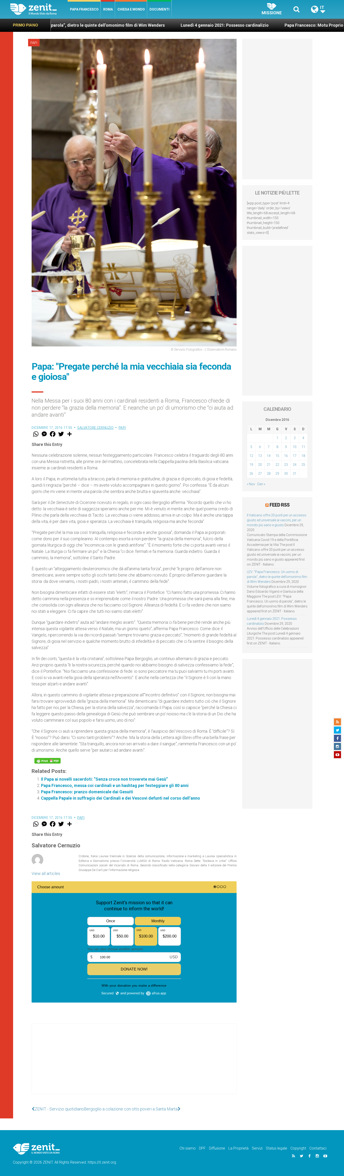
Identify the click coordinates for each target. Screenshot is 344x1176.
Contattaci (317, 1148)
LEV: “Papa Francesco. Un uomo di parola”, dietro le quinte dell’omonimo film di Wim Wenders (277, 577)
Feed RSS (279, 505)
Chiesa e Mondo (131, 9)
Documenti (159, 9)
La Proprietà (238, 1148)
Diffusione (217, 1148)
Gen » (261, 484)
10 (294, 447)
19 (251, 465)
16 (286, 456)
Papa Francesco (84, 9)
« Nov (251, 484)
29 (277, 473)
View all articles (46, 873)
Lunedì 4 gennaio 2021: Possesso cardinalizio (137, 25)
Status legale (276, 1148)
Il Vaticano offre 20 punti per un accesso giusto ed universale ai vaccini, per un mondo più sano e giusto (276, 520)
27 (260, 473)
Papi (33, 43)
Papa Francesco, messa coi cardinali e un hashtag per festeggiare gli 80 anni (115, 785)
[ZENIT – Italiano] (39, 9)
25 (303, 465)
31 (294, 473)
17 (294, 456)
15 (277, 456)
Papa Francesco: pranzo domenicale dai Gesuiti (87, 791)
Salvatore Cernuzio (95, 428)
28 (269, 473)
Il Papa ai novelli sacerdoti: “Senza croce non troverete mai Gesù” (104, 779)
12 (251, 456)
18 (303, 456)
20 (260, 465)
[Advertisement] (134, 1063)
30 (286, 473)
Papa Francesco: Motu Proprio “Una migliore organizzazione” (256, 25)
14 (269, 456)
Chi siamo (187, 1148)
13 (260, 456)
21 (269, 465)
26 (251, 473)
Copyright (298, 1148)
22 (277, 465)
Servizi (257, 1148)
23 (286, 465)
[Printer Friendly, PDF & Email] (47, 761)
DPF (202, 1148)
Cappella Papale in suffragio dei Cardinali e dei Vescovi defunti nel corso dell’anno (120, 798)
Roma (108, 9)
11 (303, 447)
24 (294, 465)
